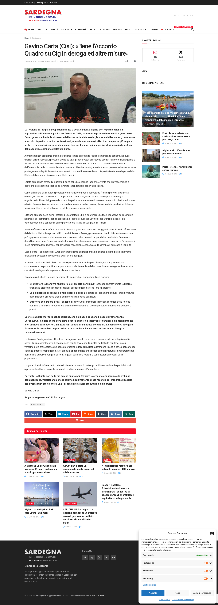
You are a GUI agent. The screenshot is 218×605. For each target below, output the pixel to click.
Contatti (53, 2)
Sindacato (36, 38)
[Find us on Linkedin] (106, 557)
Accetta (153, 593)
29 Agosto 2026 (170, 174)
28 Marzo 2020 (30, 61)
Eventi (128, 29)
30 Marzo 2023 (109, 502)
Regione (117, 29)
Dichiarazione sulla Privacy (183, 600)
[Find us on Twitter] (99, 557)
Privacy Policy (42, 2)
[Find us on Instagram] (92, 557)
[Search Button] (192, 29)
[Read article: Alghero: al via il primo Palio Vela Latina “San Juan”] (41, 494)
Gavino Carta (37, 404)
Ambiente (66, 29)
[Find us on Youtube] (113, 557)
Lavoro (154, 29)
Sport (93, 29)
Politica (42, 29)
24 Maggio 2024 (32, 517)
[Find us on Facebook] (85, 557)
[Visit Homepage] (43, 15)
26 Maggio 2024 (109, 473)
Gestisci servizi (149, 585)
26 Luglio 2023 (71, 527)
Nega (177, 593)
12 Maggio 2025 (32, 476)
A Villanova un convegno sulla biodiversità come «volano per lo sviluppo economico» (40, 469)
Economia (140, 29)
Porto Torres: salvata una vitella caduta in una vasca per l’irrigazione (176, 136)
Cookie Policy (164, 600)
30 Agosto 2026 (153, 124)
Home (31, 29)
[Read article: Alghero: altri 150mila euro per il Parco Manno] (151, 155)
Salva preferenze (202, 593)
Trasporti (70, 504)
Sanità (54, 29)
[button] (212, 533)
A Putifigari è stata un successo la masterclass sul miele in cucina (78, 469)
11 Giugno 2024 (71, 476)
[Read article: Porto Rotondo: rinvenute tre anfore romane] (151, 171)
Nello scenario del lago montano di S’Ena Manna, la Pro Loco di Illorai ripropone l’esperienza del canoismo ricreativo (167, 116)
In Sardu (169, 29)
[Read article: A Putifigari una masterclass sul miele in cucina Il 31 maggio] (119, 450)
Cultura (105, 29)
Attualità (80, 29)
